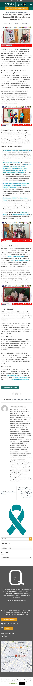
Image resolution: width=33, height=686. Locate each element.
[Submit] (30, 539)
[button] (31, 4)
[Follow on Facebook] (2, 636)
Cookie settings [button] (13, 683)
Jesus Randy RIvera (23, 23)
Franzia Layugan (11, 375)
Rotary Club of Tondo (21, 377)
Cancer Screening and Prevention (14, 12)
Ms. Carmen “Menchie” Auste (19, 260)
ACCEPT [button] (22, 683)
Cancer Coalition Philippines (15, 256)
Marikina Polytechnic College (20, 379)
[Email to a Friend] (19, 394)
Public (25, 12)
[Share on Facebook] (13, 394)
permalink (19, 401)
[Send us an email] (5, 636)
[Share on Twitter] (16, 394)
